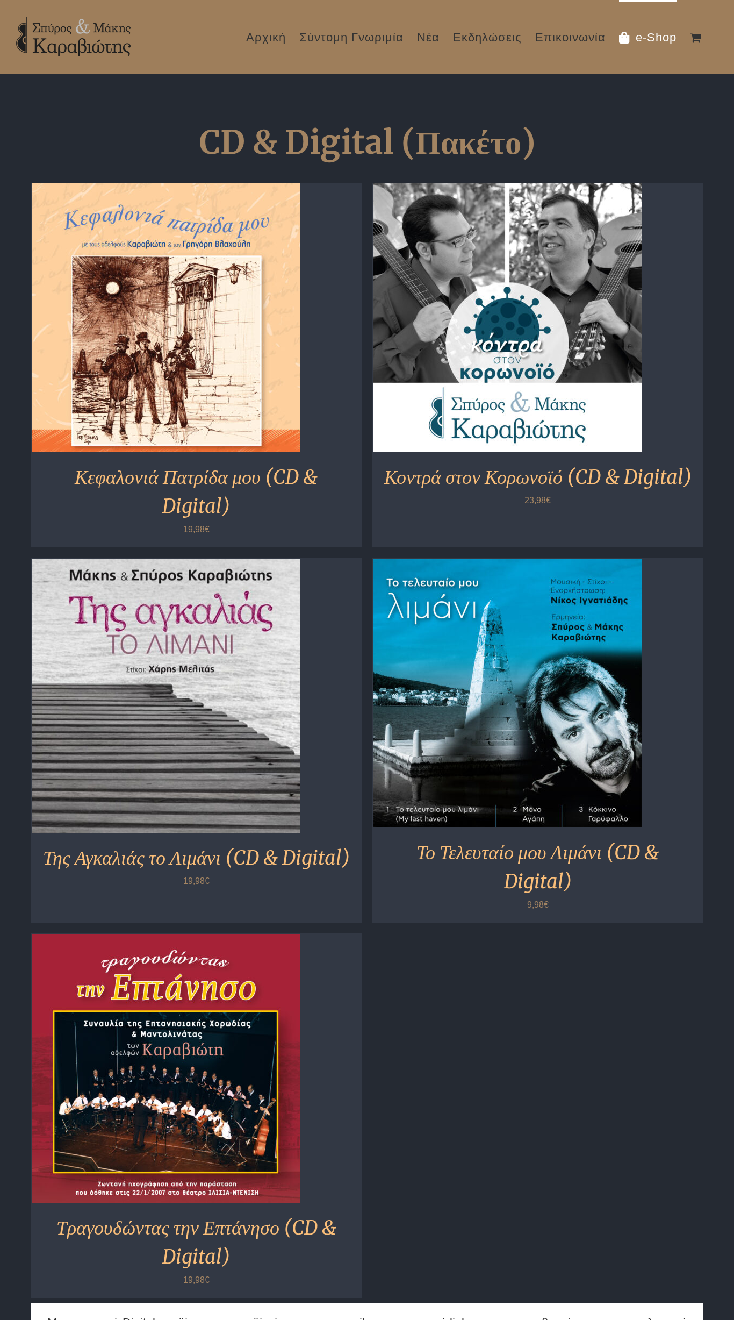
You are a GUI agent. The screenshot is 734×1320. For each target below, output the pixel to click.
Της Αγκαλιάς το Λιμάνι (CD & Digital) (196, 858)
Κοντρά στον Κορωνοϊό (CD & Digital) (538, 477)
